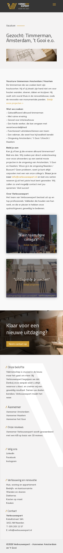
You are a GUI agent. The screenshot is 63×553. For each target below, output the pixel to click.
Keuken (10, 503)
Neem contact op (18, 344)
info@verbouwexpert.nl (20, 530)
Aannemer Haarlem (16, 415)
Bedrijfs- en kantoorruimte (19, 488)
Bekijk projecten (31, 284)
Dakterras (11, 495)
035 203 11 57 (16, 526)
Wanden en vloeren (16, 492)
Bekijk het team (31, 244)
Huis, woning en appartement (21, 484)
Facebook (11, 457)
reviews (39, 435)
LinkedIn (10, 453)
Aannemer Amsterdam (17, 411)
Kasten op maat (14, 499)
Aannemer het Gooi (16, 419)
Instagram (11, 461)
